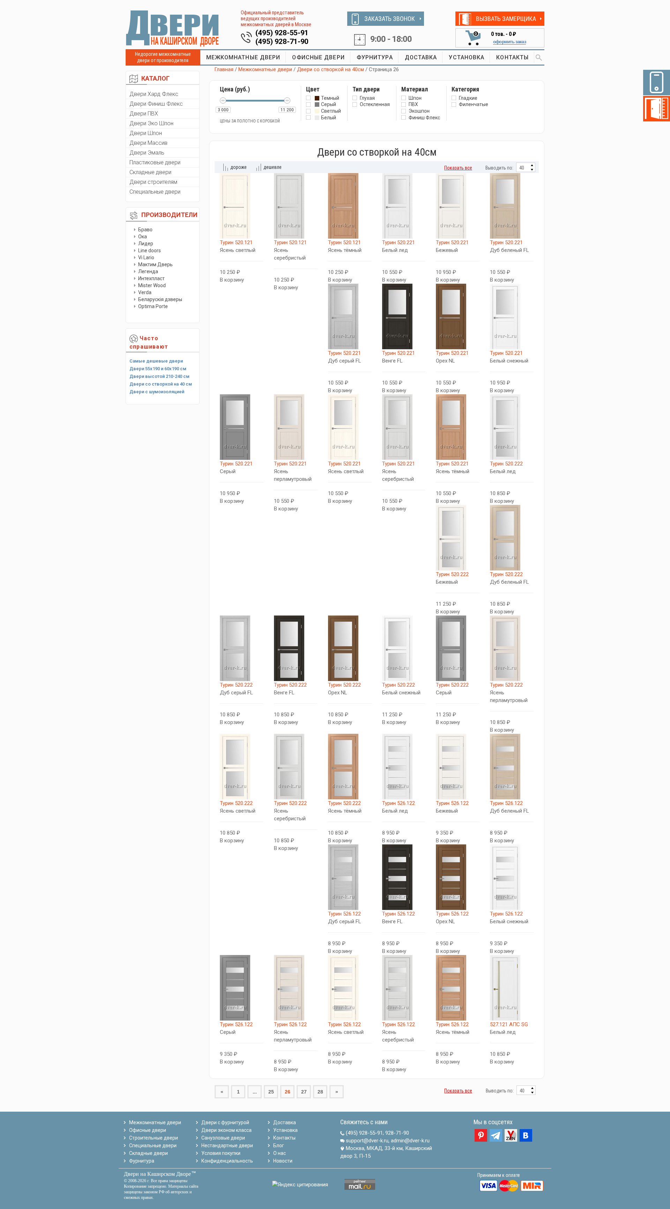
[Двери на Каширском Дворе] (173, 28)
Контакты (284, 1138)
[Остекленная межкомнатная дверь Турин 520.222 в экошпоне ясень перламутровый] (512, 648)
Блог (278, 1145)
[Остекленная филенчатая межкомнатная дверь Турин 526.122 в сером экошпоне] (241, 988)
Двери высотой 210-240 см (159, 376)
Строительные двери (153, 1138)
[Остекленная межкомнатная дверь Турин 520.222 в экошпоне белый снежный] (404, 648)
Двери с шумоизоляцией (156, 391)
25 (271, 1092)
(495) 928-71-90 (282, 41)
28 (320, 1092)
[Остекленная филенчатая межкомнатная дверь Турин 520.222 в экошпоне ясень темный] (350, 766)
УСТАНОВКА (466, 57)
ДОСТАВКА (421, 57)
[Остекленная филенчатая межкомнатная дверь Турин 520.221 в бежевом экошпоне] (457, 206)
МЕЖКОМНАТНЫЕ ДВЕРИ (243, 57)
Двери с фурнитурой (225, 1122)
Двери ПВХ (143, 113)
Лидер (145, 243)
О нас (279, 1153)
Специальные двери (154, 191)
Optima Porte (153, 306)
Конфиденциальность (227, 1161)
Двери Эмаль (146, 152)
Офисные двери (147, 1130)
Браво (145, 229)
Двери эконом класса (226, 1130)
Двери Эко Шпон (151, 123)
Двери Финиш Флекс (156, 103)
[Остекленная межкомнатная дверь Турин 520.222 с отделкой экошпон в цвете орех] (350, 648)
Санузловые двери (223, 1138)
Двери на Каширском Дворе (157, 1174)
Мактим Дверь (155, 264)
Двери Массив (148, 143)
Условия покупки (220, 1153)
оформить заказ (509, 41)
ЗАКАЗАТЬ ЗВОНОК (389, 18)
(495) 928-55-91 (282, 33)
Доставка (284, 1122)
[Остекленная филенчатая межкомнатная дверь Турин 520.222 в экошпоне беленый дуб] (512, 537)
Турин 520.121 (236, 242)
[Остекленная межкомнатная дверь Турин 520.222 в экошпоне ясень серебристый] (296, 766)
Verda (144, 292)
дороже (238, 167)
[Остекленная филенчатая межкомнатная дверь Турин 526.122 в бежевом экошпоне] (457, 766)
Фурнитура (141, 1161)
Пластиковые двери (154, 162)
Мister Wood (152, 285)
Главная (223, 69)
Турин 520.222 (506, 464)
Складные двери (150, 172)
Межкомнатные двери (265, 69)
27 (304, 1092)
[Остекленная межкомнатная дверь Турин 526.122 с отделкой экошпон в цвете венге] (404, 877)
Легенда (148, 271)
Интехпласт (151, 278)
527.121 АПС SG (509, 1024)
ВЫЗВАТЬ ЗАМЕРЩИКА (506, 18)
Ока (142, 236)
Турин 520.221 (398, 242)
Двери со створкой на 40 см (160, 384)
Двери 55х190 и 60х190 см (157, 368)
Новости (282, 1161)
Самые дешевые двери (156, 361)
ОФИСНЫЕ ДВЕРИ (318, 57)
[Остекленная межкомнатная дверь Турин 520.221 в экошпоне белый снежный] (512, 316)
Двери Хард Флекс (153, 94)
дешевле (272, 167)
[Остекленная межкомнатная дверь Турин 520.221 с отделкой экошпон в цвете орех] (457, 316)
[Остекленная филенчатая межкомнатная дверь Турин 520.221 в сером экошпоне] (241, 427)
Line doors (149, 250)
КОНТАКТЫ (512, 57)
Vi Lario (146, 257)
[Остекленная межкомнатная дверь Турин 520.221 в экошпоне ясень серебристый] (404, 427)
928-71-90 (397, 1133)
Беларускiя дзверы (160, 299)
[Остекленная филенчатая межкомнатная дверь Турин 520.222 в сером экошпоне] (457, 648)
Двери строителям (153, 182)
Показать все (458, 168)
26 (287, 1092)
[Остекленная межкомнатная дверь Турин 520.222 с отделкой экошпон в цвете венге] (296, 648)
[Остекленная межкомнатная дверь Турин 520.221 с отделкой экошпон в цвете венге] (404, 316)
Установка (285, 1130)
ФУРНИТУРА (375, 57)
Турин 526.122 (398, 803)
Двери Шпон (145, 133)
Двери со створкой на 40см (330, 69)
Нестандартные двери (227, 1145)
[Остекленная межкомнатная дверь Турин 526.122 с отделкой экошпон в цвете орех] (457, 877)
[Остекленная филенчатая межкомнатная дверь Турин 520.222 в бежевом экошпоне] (457, 537)
